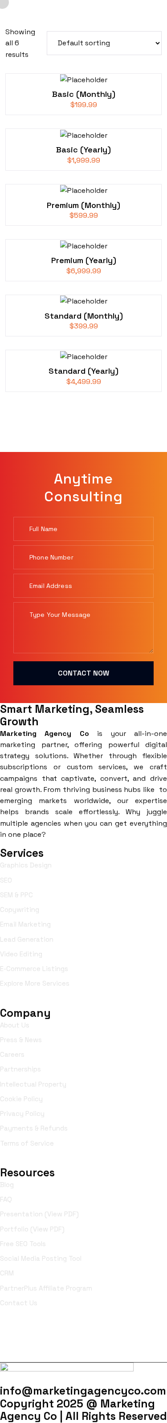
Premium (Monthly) (83, 205)
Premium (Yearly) (83, 260)
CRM (7, 1273)
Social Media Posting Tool (40, 1258)
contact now (83, 673)
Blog (7, 1184)
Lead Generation (26, 939)
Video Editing (21, 954)
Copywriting (19, 909)
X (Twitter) (141, 1333)
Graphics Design (26, 865)
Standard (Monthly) (84, 316)
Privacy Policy (22, 1113)
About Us (14, 1025)
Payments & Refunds (34, 1128)
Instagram (83, 1333)
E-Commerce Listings (34, 968)
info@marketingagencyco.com (83, 1391)
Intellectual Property (33, 1084)
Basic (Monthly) (83, 94)
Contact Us (18, 1303)
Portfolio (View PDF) (32, 1229)
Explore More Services (34, 983)
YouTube (86, 1348)
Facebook (26, 1333)
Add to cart (85, 84)
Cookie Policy (21, 1099)
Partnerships (20, 1069)
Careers (12, 1054)
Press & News (21, 1039)
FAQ (6, 1199)
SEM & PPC (16, 895)
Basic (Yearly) (83, 149)
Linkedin (25, 1348)
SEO (6, 880)
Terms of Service (27, 1143)
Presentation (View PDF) (39, 1214)
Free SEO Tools (23, 1243)
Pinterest (145, 1348)
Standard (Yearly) (83, 371)
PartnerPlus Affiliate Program (46, 1288)
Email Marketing (25, 924)
